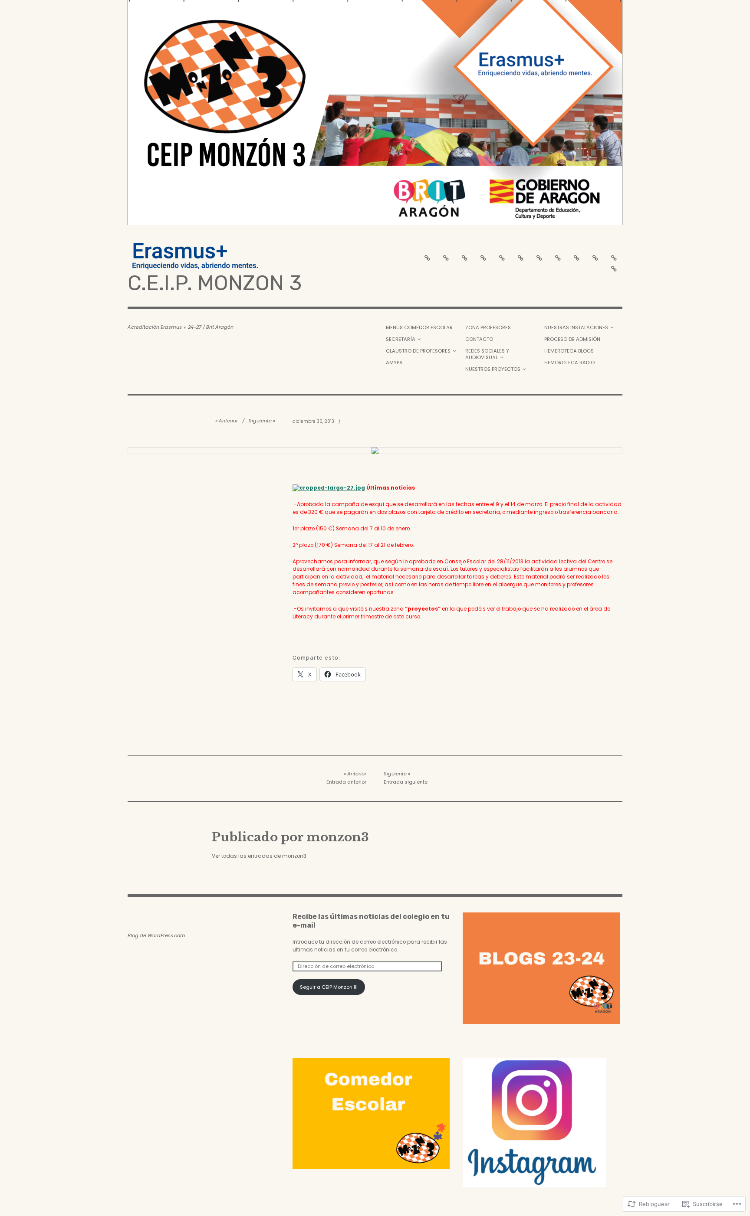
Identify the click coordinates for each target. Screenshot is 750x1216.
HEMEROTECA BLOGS (569, 350)
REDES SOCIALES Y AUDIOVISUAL (487, 354)
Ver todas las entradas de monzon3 (259, 856)
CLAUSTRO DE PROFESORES (418, 350)
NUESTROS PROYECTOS (492, 369)
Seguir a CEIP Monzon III (329, 987)
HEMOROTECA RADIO (569, 362)
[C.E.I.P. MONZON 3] (375, 112)
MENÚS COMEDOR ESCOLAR (419, 327)
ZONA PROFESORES (488, 327)
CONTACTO (479, 339)
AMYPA (394, 362)
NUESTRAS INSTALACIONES (576, 327)
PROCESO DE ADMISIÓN (572, 339)
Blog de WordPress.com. (157, 935)
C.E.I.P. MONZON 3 (215, 283)
